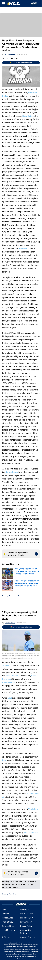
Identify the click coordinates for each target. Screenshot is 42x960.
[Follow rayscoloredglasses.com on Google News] (36, 554)
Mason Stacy (10, 623)
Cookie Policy (26, 926)
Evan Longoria (12, 675)
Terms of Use (8, 926)
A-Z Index (6, 937)
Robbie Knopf (10, 54)
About (4, 909)
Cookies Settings (27, 937)
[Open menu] (3, 3)
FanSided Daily (26, 918)
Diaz (10, 698)
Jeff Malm (22, 248)
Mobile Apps (7, 918)
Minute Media (13, 943)
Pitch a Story (7, 922)
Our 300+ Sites (26, 913)
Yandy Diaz (7, 665)
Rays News (12, 894)
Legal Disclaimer (9, 930)
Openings (24, 909)
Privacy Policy (26, 922)
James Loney (12, 472)
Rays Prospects (14, 596)
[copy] (15, 58)
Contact (5, 913)
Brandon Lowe (8, 682)
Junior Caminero (30, 832)
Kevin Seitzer (28, 116)
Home (4, 596)
